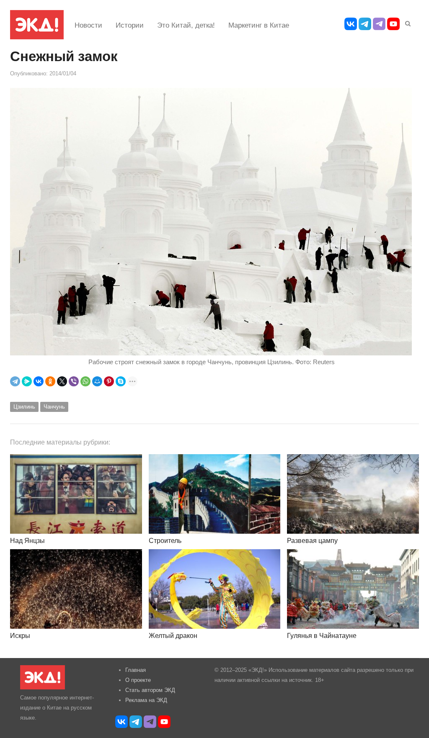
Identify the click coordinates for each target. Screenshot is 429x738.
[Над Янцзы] (76, 494)
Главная (135, 670)
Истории (130, 25)
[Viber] (74, 381)
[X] (62, 381)
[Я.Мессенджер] (27, 381)
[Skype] (121, 381)
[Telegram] (15, 381)
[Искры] (76, 589)
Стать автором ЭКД (150, 690)
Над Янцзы (27, 540)
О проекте (138, 680)
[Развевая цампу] (353, 494)
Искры (20, 635)
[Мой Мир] (97, 381)
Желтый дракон (173, 635)
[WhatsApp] (85, 381)
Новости (88, 25)
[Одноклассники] (50, 381)
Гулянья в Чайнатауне (322, 635)
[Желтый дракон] (215, 589)
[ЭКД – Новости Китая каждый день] (37, 24)
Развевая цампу (312, 540)
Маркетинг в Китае (258, 25)
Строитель (165, 540)
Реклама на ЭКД (146, 700)
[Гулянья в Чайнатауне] (353, 589)
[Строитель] (215, 494)
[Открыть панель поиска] (406, 22)
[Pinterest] (109, 381)
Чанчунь (54, 407)
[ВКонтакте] (39, 381)
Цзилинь (24, 407)
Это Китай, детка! (186, 25)
